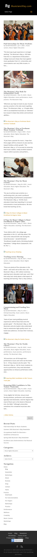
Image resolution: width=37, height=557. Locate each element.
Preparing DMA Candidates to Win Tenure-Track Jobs (17, 386)
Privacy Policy (10, 538)
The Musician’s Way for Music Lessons (15, 181)
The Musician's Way (16, 99)
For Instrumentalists (11, 498)
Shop (6, 484)
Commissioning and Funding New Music (17, 308)
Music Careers (8, 518)
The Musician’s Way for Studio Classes (16, 344)
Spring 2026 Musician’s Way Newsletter (16, 437)
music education (14, 261)
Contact (7, 487)
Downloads (8, 495)
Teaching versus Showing (13, 257)
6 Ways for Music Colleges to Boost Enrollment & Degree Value (17, 220)
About (7, 478)
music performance (21, 97)
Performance (8, 509)
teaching (18, 225)
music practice (17, 352)
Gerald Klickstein (11, 45)
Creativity (7, 515)
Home (5, 467)
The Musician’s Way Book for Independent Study (15, 92)
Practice (6, 492)
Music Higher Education (16, 48)
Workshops (8, 475)
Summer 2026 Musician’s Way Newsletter (17, 429)
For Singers (8, 501)
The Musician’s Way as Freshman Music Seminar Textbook (17, 129)
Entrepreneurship (9, 313)
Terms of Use (22, 535)
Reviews (7, 481)
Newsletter (8, 472)
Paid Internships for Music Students (18, 44)
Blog (6, 469)
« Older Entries (8, 415)
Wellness (6, 512)
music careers (20, 313)
